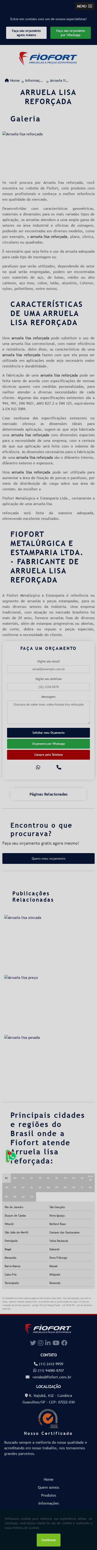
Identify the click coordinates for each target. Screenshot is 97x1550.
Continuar (48, 1540)
